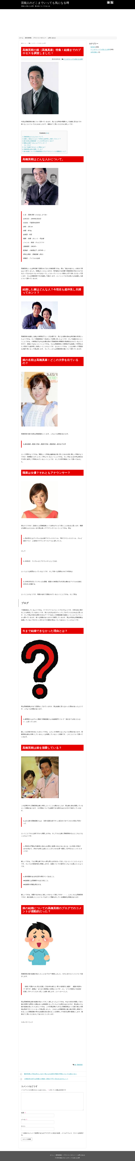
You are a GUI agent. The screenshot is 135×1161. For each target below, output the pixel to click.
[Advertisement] (67, 23)
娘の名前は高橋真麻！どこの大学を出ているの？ (38, 141)
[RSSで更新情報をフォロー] (111, 2)
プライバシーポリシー (39, 38)
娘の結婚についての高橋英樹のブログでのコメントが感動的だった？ (44, 151)
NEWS (93, 47)
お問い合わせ (52, 38)
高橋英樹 (80, 1064)
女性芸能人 (94, 52)
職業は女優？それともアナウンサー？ (34, 143)
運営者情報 (28, 38)
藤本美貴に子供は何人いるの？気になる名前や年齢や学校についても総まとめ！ (50, 1074)
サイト (23, 1126)
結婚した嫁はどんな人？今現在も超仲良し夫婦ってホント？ (41, 139)
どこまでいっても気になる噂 (73, 59)
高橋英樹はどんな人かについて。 (33, 136)
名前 (23, 1112)
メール (24, 1119)
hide (47, 133)
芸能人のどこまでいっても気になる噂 (45, 2)
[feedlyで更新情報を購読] (108, 2)
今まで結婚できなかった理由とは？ (34, 147)
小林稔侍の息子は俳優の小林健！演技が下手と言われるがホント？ (46, 1079)
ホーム (21, 38)
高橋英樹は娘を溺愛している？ (32, 149)
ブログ (27, 145)
